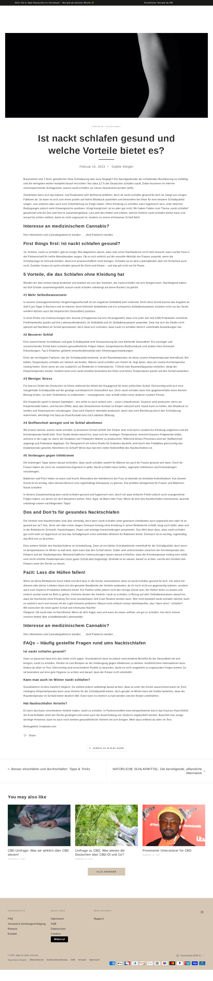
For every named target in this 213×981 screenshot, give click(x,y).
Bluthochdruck (133, 346)
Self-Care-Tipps (32, 306)
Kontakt (12, 933)
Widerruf (59, 939)
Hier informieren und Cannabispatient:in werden (52, 234)
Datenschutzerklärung (57, 960)
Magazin (99, 918)
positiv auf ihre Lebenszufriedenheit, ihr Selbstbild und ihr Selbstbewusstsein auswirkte (94, 322)
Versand (82, 960)
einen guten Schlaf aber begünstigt (86, 559)
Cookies (56, 933)
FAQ (10, 918)
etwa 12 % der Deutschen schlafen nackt (116, 183)
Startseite (98, 126)
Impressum (57, 918)
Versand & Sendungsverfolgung (27, 924)
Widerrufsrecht (36, 960)
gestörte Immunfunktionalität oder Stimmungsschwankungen (97, 350)
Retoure (12, 928)
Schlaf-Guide (113, 126)
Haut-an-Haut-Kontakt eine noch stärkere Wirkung (84, 415)
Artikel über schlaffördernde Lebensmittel (58, 616)
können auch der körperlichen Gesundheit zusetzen (64, 311)
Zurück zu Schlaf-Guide (108, 748)
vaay (18, 955)
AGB (53, 924)
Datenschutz (58, 928)
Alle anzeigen (106, 872)
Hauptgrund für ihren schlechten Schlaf (126, 385)
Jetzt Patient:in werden (100, 234)
